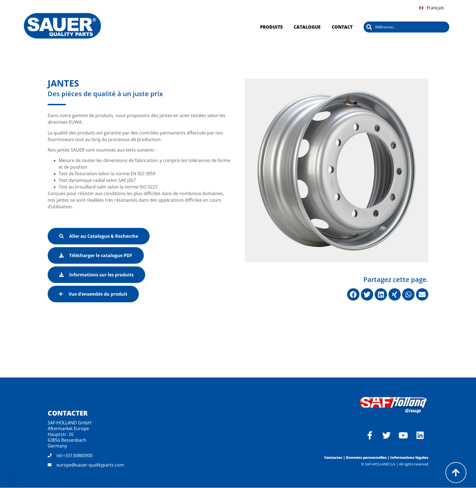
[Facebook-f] (369, 435)
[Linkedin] (420, 435)
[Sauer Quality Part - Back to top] (455, 472)
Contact (342, 27)
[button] (353, 294)
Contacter (333, 457)
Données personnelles (366, 457)
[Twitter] (386, 435)
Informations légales (409, 457)
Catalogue (307, 27)
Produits (271, 27)
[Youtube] (403, 435)
